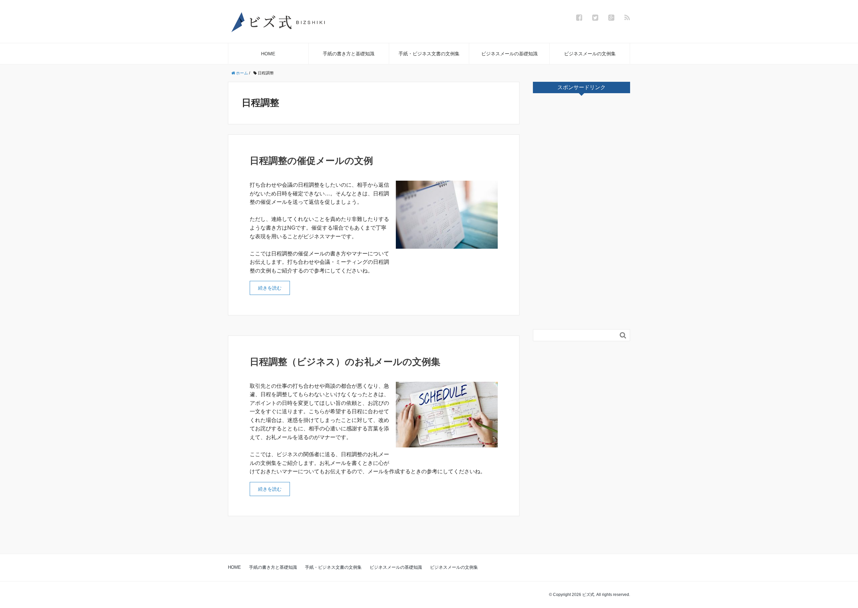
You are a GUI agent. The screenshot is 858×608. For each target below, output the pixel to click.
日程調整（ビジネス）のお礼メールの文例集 (345, 362)
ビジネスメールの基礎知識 (509, 53)
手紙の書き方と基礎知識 (348, 53)
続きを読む (270, 288)
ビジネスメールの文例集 (590, 53)
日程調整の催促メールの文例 (311, 161)
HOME (268, 53)
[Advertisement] (583, 213)
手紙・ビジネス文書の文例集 (429, 53)
